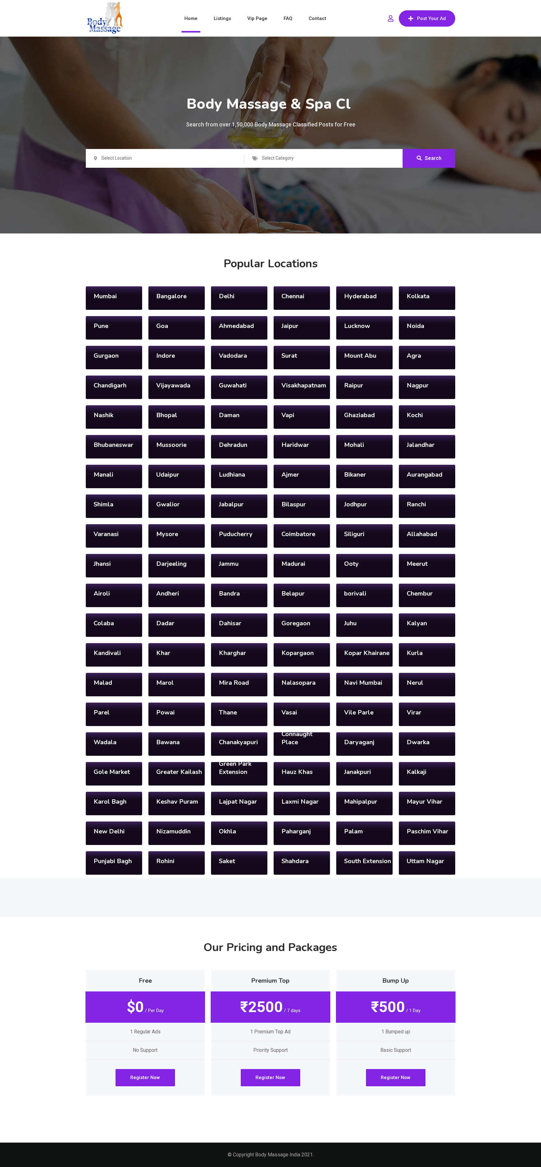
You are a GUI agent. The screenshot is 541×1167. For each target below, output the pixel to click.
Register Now (145, 1077)
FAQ (288, 18)
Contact (317, 18)
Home (191, 18)
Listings (222, 18)
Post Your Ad (431, 18)
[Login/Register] (391, 18)
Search (433, 158)
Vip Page (257, 18)
